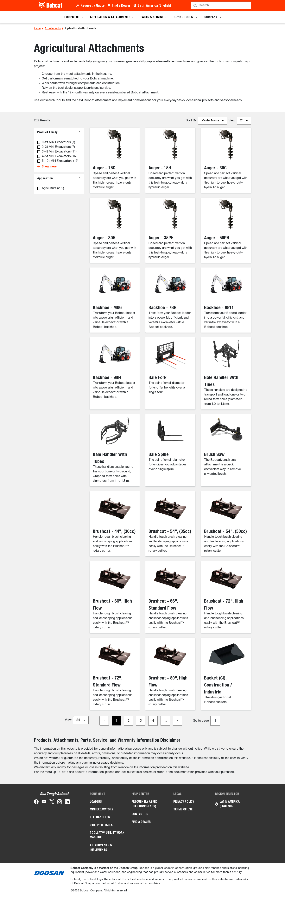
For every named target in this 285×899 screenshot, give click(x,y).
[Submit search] (247, 5)
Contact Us (139, 814)
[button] (59, 166)
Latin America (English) (154, 5)
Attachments (53, 28)
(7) (58, 142)
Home (37, 28)
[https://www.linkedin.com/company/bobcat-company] (67, 802)
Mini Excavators (101, 809)
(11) (59, 151)
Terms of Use (183, 809)
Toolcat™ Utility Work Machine (107, 835)
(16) (59, 156)
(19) (60, 161)
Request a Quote (92, 5)
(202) (53, 188)
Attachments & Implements (101, 847)
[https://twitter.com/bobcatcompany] (51, 802)
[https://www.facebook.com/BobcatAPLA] (36, 802)
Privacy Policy (183, 801)
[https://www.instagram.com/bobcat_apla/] (59, 802)
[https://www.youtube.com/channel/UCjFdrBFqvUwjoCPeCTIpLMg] (44, 802)
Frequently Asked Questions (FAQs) (144, 804)
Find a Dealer (121, 5)
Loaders (96, 801)
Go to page (201, 720)
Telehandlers (100, 817)
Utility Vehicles (101, 825)
